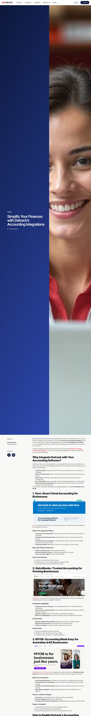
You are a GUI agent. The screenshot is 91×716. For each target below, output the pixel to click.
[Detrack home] (7, 2)
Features (18, 2)
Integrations (37, 2)
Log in (76, 2)
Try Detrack (85, 2)
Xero (33, 525)
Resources (46, 2)
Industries (27, 2)
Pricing (54, 2)
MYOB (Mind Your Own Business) (41, 672)
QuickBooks (35, 598)
